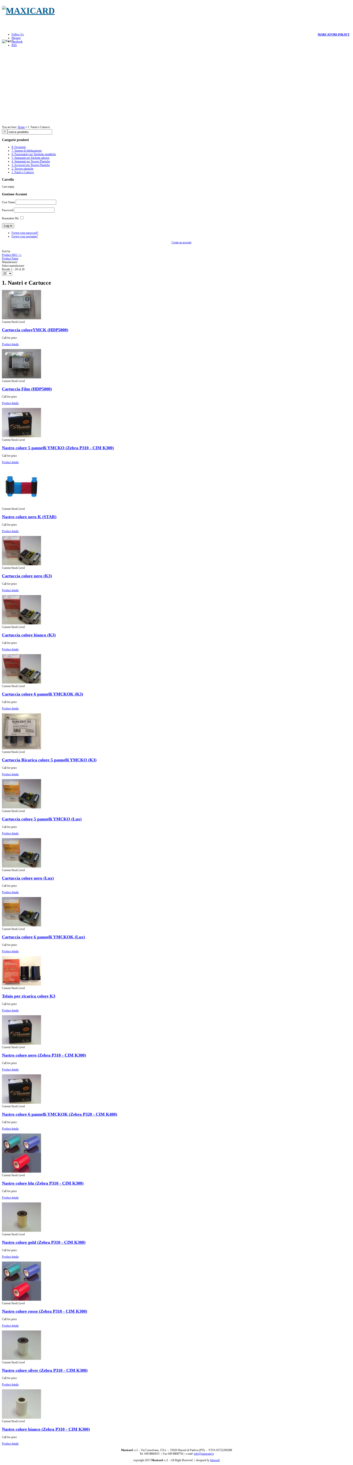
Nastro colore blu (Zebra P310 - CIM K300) (43, 1183)
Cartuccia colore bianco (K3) (29, 635)
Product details (10, 344)
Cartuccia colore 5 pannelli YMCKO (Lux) (42, 819)
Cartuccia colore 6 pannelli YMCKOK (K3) (42, 694)
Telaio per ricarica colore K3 (28, 996)
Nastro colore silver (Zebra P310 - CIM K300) (45, 1370)
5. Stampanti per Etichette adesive (30, 158)
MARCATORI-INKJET (334, 34)
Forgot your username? (25, 236)
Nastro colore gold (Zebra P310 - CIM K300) (43, 1242)
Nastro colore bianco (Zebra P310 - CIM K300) (46, 1429)
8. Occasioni (19, 147)
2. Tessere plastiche (22, 168)
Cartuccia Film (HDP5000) (27, 389)
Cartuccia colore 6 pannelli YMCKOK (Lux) (43, 937)
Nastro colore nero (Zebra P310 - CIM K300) (44, 1055)
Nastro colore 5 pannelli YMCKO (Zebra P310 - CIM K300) (58, 447)
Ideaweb (215, 1460)
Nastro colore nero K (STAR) (29, 516)
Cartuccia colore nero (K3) (27, 575)
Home (21, 127)
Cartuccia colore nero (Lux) (28, 878)
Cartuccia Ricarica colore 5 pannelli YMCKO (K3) (49, 759)
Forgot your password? (25, 232)
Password (7, 210)
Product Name (10, 258)
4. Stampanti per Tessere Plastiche (31, 161)
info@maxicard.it (204, 1453)
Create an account (181, 242)
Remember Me (10, 218)
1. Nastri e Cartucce (23, 172)
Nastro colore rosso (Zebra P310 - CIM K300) (44, 1311)
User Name (8, 202)
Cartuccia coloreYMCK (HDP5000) (35, 329)
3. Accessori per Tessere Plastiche (31, 165)
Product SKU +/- (12, 255)
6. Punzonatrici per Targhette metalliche (34, 154)
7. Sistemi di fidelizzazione (27, 150)
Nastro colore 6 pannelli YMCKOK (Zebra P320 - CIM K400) (59, 1114)
